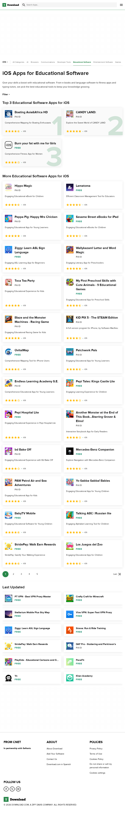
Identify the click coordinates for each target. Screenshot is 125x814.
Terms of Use (96, 754)
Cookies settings (97, 773)
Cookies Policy (96, 759)
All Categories (18, 62)
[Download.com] (10, 5)
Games (118, 62)
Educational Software (82, 62)
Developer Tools (64, 62)
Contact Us (52, 759)
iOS (4, 62)
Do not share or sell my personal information (101, 766)
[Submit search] (23, 4)
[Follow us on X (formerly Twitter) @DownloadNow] (12, 789)
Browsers (35, 62)
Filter (5, 94)
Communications (48, 62)
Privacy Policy (96, 748)
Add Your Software (55, 754)
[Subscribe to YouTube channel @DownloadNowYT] (18, 789)
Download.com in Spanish (59, 764)
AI (27, 62)
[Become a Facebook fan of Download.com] (6, 789)
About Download (54, 748)
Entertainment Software (103, 62)
